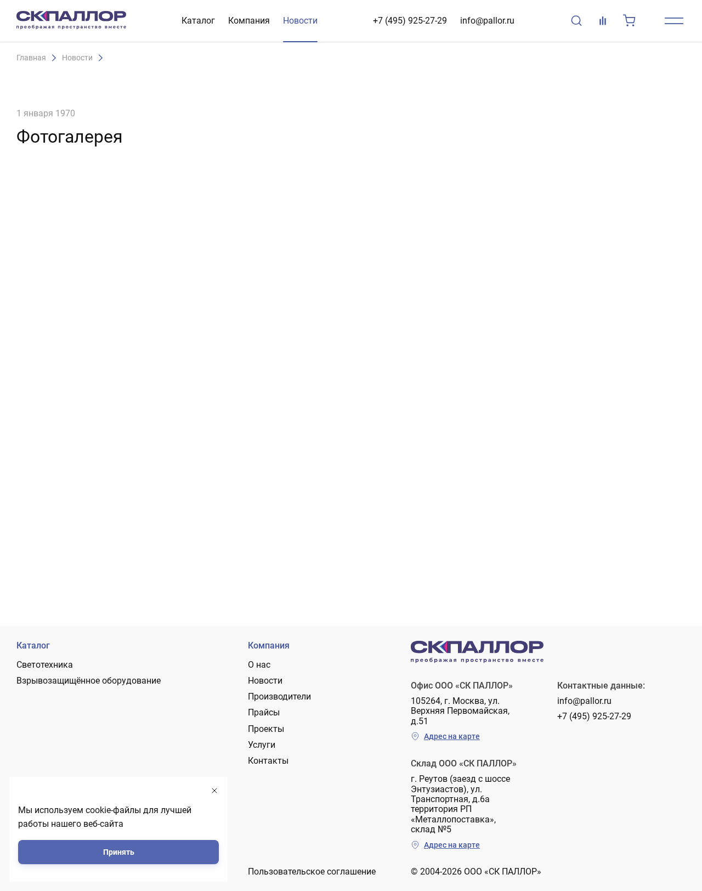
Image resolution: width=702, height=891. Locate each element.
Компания (249, 20)
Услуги (261, 745)
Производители (279, 696)
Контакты (268, 760)
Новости (300, 20)
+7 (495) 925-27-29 (410, 20)
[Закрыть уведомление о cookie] (214, 791)
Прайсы (264, 712)
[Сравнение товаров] (602, 20)
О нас (259, 664)
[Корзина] (629, 20)
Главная (31, 58)
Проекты (266, 729)
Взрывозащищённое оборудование (88, 680)
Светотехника (44, 664)
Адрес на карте (452, 736)
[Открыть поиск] (576, 20)
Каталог (198, 20)
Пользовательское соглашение (312, 871)
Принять (118, 852)
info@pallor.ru (487, 20)
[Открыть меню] (674, 21)
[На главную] (71, 21)
